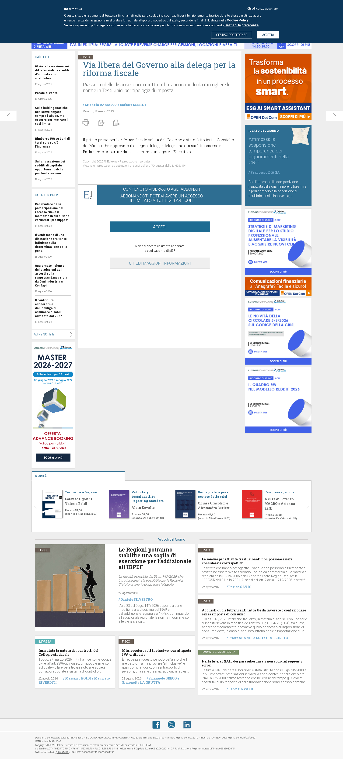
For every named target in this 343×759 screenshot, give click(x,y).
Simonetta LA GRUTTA (141, 682)
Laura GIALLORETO (272, 638)
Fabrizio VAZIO (241, 689)
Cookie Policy (237, 20)
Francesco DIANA (265, 172)
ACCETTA (268, 34)
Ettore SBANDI (240, 638)
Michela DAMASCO (101, 105)
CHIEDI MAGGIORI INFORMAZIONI (160, 263)
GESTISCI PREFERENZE (231, 34)
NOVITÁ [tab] (40, 475)
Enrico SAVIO (240, 587)
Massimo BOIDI (78, 678)
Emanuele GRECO (163, 678)
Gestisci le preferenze (241, 25)
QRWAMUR (62, 752)
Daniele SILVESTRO (136, 599)
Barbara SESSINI (133, 105)
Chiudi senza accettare (262, 8)
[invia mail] (115, 122)
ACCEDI (160, 227)
